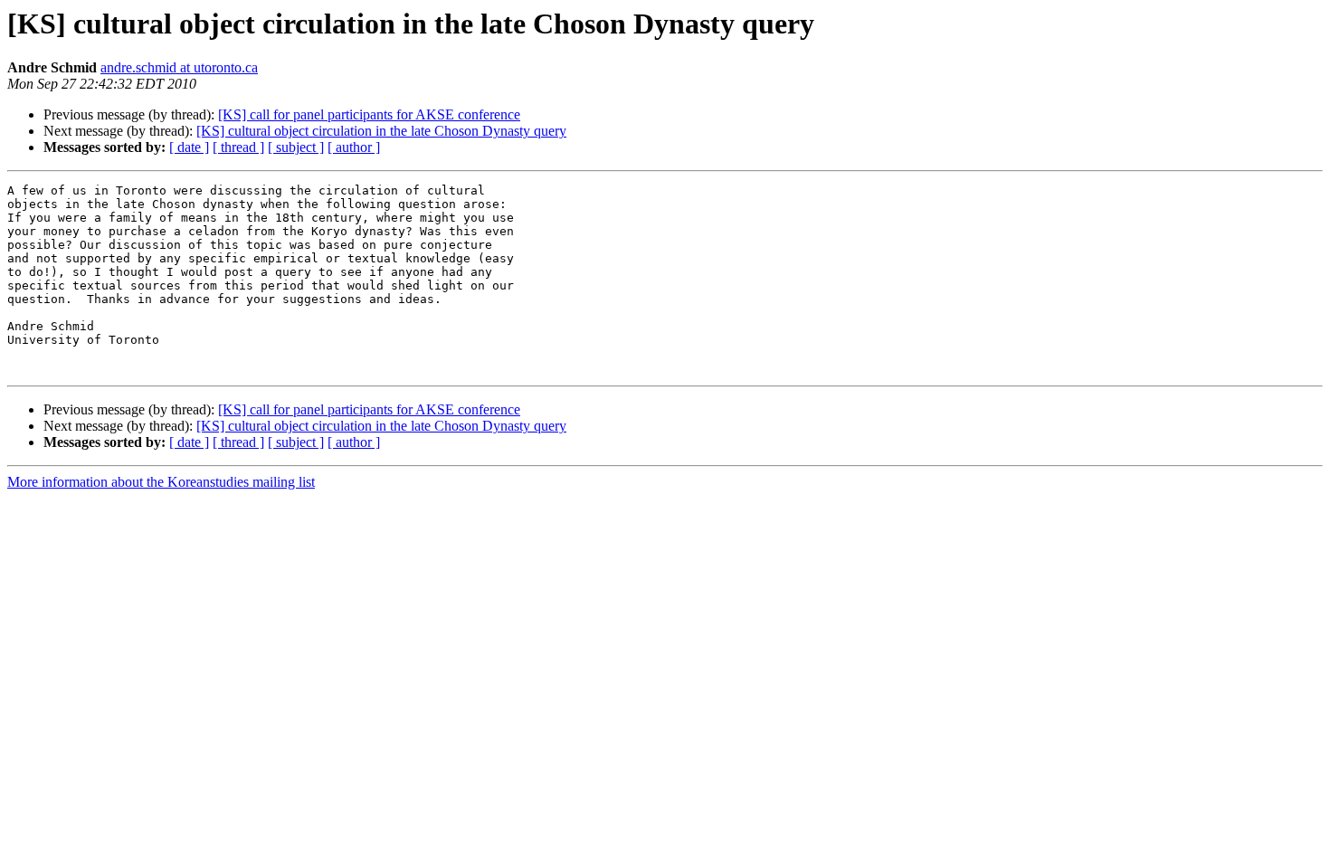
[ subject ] (296, 147)
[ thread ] (238, 147)
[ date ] (189, 147)
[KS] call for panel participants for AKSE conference (369, 114)
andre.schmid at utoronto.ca (179, 67)
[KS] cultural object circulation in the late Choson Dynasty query (381, 130)
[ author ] (354, 147)
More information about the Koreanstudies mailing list (161, 482)
